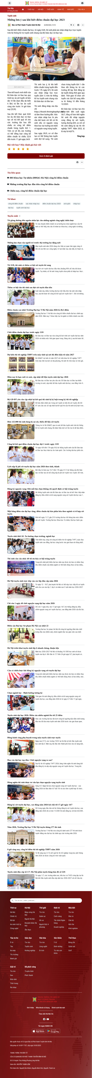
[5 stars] (28, 149)
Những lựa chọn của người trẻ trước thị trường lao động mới (33, 243)
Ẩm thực (28, 930)
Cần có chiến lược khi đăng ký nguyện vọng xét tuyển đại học (34, 670)
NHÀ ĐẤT (70, 9)
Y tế (55, 942)
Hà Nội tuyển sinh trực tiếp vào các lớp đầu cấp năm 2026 (32, 581)
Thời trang (14, 983)
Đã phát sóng (30, 967)
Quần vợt (71, 946)
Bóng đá (71, 942)
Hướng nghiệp (30, 950)
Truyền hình (29, 971)
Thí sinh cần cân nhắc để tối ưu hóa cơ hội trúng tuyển (31, 559)
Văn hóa (42, 938)
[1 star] (9, 149)
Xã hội (12, 920)
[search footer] (12, 900)
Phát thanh (29, 975)
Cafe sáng (58, 916)
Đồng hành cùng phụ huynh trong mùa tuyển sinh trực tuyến (33, 737)
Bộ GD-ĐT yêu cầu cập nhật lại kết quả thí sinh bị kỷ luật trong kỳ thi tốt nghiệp (42, 399)
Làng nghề (43, 946)
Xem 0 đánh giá (46, 156)
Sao (11, 975)
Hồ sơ (41, 920)
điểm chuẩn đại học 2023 (52, 204)
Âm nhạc (13, 987)
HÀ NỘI (40, 9)
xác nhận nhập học (32, 204)
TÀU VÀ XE (82, 9)
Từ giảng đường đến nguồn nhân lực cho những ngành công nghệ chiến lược (40, 220)
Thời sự (13, 908)
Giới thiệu (30, 1008)
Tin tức (42, 912)
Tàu (11, 946)
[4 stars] (23, 149)
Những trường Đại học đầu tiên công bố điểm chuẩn (34, 184)
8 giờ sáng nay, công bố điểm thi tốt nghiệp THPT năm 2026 (33, 849)
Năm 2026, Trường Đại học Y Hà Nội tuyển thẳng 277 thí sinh (34, 827)
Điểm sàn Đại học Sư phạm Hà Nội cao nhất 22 (27, 626)
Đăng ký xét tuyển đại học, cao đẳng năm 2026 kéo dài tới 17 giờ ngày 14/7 (39, 805)
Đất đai (71, 924)
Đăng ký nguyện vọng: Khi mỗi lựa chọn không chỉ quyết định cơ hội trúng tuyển (42, 489)
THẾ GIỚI (50, 9)
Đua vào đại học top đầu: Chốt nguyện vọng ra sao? (30, 760)
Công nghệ (14, 928)
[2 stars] (14, 149)
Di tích (41, 950)
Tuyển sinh (11, 16)
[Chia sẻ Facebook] (78, 25)
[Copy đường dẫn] (83, 25)
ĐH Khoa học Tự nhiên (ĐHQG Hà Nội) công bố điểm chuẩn (39, 177)
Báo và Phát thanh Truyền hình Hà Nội (26, 25)
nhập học (76, 204)
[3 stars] (18, 149)
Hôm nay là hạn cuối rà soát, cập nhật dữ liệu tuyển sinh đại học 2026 (37, 377)
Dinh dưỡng (58, 946)
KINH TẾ (61, 9)
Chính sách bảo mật (58, 1008)
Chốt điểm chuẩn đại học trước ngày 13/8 (25, 332)
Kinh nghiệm (73, 928)
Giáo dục (28, 938)
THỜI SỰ (31, 9)
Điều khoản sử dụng (43, 1008)
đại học (10, 208)
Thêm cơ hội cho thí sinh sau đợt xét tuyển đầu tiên (29, 287)
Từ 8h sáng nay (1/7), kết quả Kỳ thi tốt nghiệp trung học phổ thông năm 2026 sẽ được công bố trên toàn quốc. (59, 854)
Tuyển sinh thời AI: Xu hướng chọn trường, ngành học (31, 536)
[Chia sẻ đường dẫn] (77, 162)
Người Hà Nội (30, 919)
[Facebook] (44, 1019)
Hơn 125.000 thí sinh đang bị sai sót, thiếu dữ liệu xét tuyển (33, 422)
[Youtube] (48, 1019)
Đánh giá (13, 958)
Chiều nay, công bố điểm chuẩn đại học (28, 191)
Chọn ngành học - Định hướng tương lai (24, 693)
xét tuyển (67, 204)
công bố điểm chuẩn (15, 204)
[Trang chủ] (22, 9)
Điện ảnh (13, 979)
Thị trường (14, 954)
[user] (82, 3)
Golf (70, 950)
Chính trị (13, 916)
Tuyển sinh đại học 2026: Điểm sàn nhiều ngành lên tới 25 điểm (34, 715)
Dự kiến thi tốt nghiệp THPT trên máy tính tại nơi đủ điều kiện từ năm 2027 (40, 355)
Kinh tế (57, 908)
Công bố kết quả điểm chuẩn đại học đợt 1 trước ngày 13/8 (33, 444)
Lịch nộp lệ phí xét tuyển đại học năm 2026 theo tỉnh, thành (33, 466)
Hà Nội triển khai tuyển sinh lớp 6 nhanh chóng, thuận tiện (33, 648)
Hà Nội (12, 912)
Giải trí (13, 967)
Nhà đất (71, 908)
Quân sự (42, 916)
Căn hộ (71, 920)
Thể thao (72, 938)
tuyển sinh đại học (23, 208)
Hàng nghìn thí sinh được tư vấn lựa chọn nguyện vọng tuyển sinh (36, 782)
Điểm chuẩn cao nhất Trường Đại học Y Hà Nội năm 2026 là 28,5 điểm (38, 310)
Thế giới (42, 908)
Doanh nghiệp (59, 927)
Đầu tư (70, 916)
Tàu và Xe (14, 938)
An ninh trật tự (15, 924)
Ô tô (11, 942)
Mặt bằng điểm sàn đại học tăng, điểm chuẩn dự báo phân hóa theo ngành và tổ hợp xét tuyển (45, 512)
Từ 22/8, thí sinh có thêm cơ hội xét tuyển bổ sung (29, 265)
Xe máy (12, 950)
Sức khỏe (58, 938)
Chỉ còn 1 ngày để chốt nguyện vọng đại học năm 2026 (31, 603)
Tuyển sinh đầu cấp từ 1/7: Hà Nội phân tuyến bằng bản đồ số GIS (36, 872)
